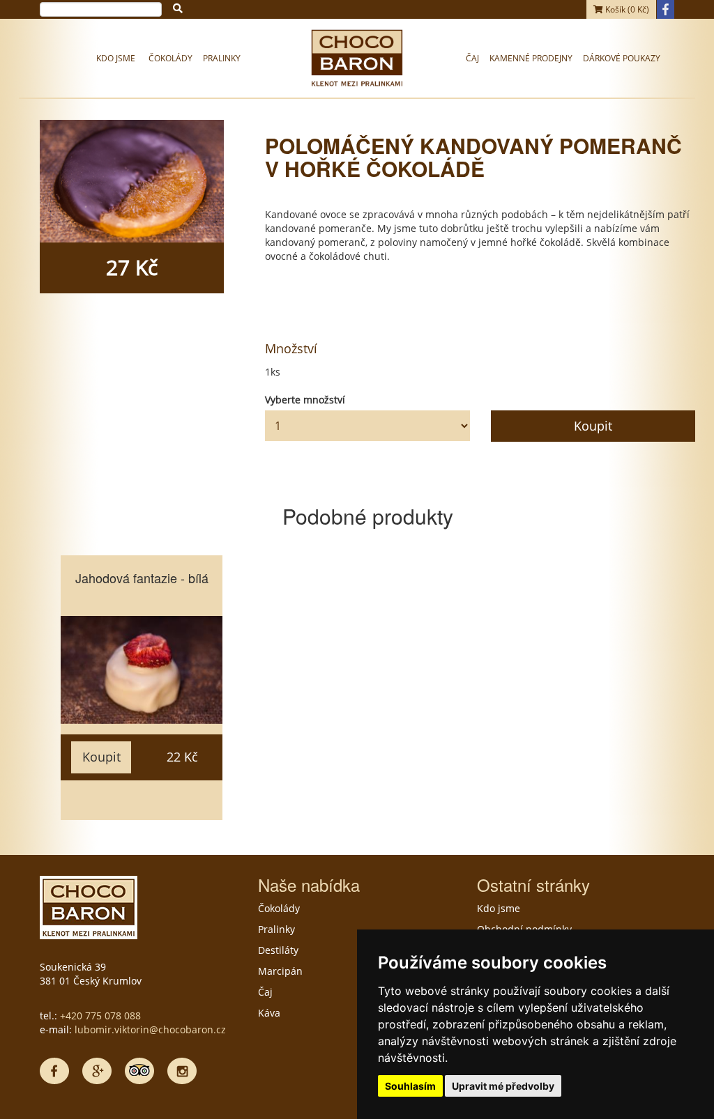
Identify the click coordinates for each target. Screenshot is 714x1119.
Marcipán (280, 971)
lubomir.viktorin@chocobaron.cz (150, 1029)
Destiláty (278, 950)
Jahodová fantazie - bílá (141, 578)
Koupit (593, 425)
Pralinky (222, 58)
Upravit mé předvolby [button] (503, 1086)
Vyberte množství (305, 399)
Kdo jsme (115, 58)
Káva (269, 1012)
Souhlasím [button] (410, 1086)
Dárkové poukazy (621, 58)
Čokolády (170, 58)
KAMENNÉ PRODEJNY (530, 58)
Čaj (472, 58)
